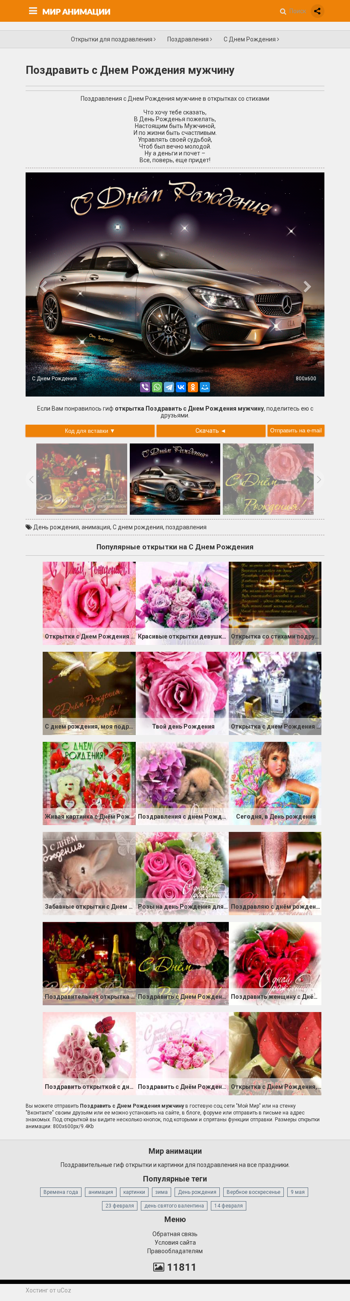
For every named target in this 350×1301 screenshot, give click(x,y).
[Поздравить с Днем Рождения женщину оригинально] (182, 963)
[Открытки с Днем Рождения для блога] (89, 602)
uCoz (64, 1290)
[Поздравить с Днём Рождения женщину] (182, 1053)
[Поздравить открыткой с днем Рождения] (89, 1053)
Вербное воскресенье (253, 1192)
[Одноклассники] (193, 387)
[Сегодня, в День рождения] (275, 782)
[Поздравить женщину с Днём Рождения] (275, 963)
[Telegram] (169, 387)
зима (161, 1192)
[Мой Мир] (205, 387)
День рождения (56, 527)
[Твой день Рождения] (182, 692)
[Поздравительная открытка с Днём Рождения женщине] (89, 963)
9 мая (298, 1192)
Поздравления (188, 39)
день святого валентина (174, 1206)
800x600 (306, 379)
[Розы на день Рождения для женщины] (182, 872)
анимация (96, 527)
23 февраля (119, 1206)
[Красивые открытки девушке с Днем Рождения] (182, 602)
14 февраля (228, 1206)
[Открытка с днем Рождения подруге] (275, 692)
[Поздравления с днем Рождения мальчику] (182, 782)
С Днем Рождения (250, 39)
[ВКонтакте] (181, 387)
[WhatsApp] (157, 387)
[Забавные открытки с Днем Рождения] (89, 872)
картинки (134, 1192)
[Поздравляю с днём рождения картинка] (275, 872)
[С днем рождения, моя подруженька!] (89, 692)
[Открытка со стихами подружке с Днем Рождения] (275, 602)
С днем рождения (138, 527)
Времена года (61, 1192)
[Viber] (145, 387)
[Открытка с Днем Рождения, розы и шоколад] (275, 1053)
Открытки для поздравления (112, 39)
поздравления (186, 527)
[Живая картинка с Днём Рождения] (89, 782)
